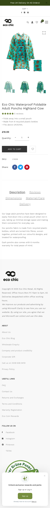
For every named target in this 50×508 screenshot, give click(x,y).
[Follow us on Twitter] (20, 167)
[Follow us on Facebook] (14, 167)
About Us (6, 332)
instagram (10, 438)
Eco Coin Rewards (10, 416)
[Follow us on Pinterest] (26, 167)
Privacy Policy (8, 369)
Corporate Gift (8, 357)
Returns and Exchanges (13, 398)
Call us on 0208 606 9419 (13, 363)
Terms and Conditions (12, 404)
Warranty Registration (12, 410)
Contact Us (7, 391)
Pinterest (10, 445)
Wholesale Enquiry (10, 344)
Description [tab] (17, 192)
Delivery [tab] (25, 204)
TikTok (9, 451)
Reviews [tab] (35, 192)
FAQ (4, 385)
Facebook (10, 432)
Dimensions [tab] (14, 198)
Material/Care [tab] (35, 198)
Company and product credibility (17, 350)
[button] (8, 113)
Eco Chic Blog (8, 338)
